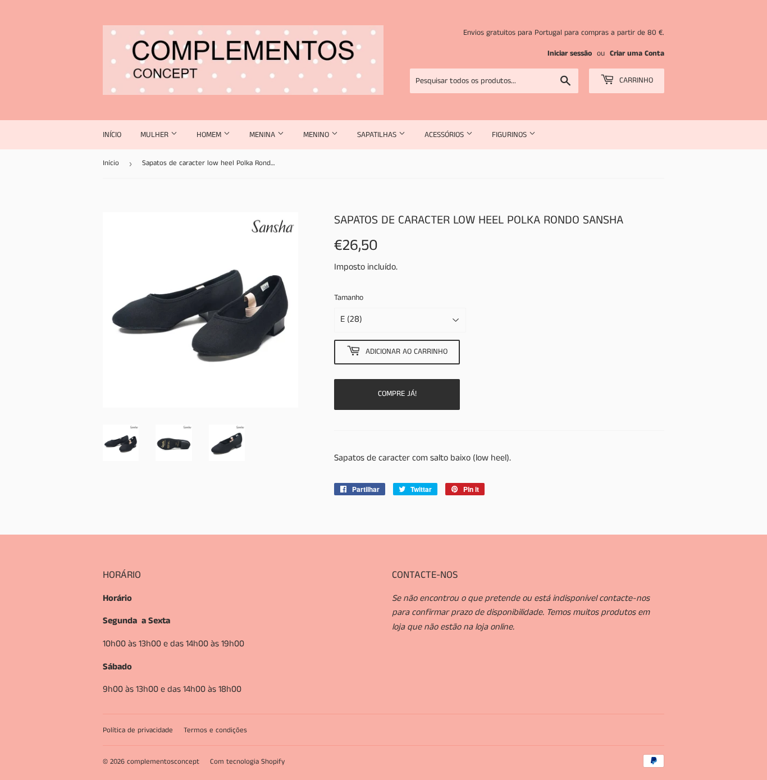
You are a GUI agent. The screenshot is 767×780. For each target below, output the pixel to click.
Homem (210, 134)
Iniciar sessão (569, 53)
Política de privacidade (138, 730)
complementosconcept (163, 761)
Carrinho (635, 80)
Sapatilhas (378, 134)
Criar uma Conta (637, 53)
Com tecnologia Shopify (247, 761)
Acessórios (445, 134)
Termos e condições (215, 730)
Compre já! (397, 393)
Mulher (155, 134)
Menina (263, 134)
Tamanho (348, 297)
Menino (317, 134)
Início (112, 134)
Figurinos (510, 134)
